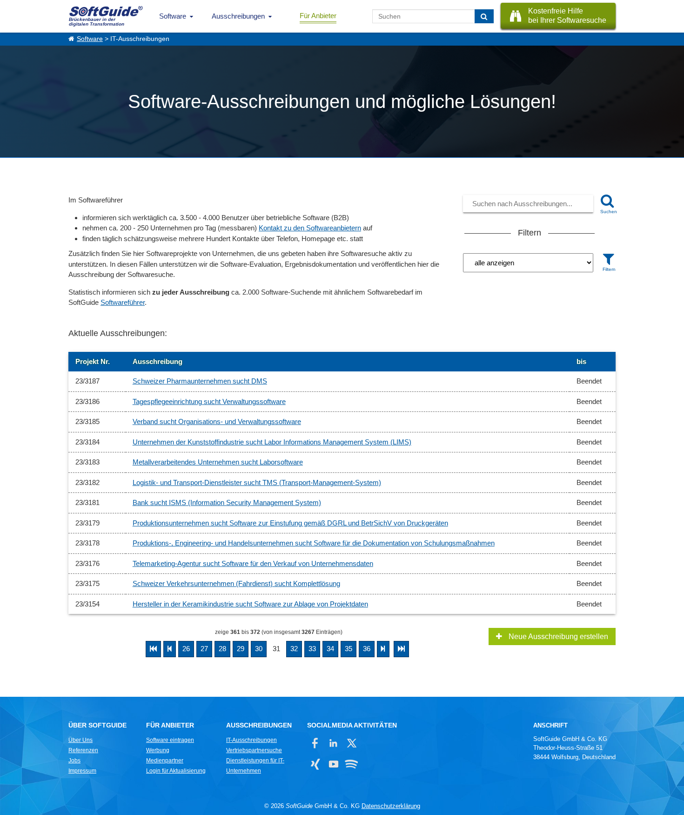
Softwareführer (123, 302)
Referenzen (83, 750)
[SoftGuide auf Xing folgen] (315, 764)
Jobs (74, 760)
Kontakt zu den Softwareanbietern (310, 228)
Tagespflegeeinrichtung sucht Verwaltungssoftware (209, 401)
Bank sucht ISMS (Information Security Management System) (227, 502)
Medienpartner (164, 760)
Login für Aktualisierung (176, 771)
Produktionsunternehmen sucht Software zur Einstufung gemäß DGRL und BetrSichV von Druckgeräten (290, 523)
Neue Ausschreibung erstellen (557, 636)
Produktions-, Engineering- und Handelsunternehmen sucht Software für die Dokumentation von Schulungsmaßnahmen (314, 543)
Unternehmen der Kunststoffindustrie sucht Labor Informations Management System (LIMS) (272, 442)
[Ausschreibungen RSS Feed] (351, 764)
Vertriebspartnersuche (254, 750)
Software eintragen (170, 740)
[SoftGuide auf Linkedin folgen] (333, 743)
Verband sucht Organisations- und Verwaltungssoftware (217, 421)
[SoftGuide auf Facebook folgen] (315, 743)
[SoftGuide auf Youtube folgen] (333, 764)
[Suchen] (484, 16)
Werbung (157, 750)
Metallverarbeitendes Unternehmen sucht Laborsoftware (218, 462)
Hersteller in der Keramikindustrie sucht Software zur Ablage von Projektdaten (250, 604)
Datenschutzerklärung (391, 805)
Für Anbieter (318, 16)
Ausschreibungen (238, 16)
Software (172, 16)
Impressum (82, 771)
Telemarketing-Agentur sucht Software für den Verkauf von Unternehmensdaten (253, 563)
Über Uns (80, 740)
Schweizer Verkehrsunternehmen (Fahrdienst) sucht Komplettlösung (236, 583)
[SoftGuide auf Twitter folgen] (351, 743)
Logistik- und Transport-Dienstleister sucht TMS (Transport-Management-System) (257, 482)
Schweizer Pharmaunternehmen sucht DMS (200, 381)
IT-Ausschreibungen (251, 740)
